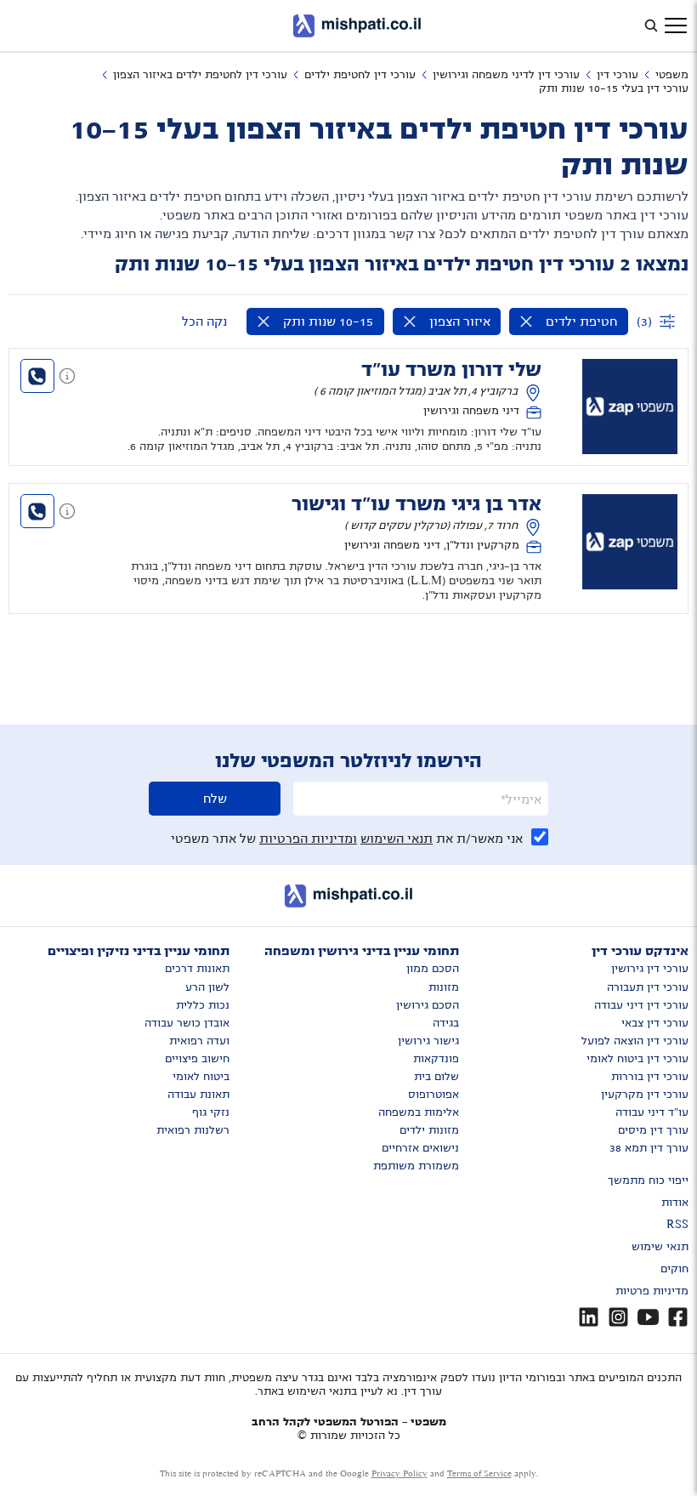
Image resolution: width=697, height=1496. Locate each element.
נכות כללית (203, 1005)
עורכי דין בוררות (649, 1077)
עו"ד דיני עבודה (651, 1112)
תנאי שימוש (660, 1247)
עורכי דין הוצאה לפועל (634, 1041)
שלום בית (436, 1077)
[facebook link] (677, 1317)
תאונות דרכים (197, 969)
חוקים (674, 1269)
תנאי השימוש (396, 838)
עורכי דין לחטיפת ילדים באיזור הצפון (200, 75)
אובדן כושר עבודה (187, 1023)
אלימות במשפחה (418, 1112)
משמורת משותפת (416, 1166)
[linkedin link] (588, 1317)
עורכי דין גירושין (649, 969)
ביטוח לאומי (201, 1077)
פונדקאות (436, 1059)
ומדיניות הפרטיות (308, 838)
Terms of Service (479, 1473)
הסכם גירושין (427, 1005)
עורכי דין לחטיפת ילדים (360, 75)
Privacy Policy (399, 1473)
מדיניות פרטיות (651, 1291)
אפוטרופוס (433, 1095)
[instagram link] (618, 1317)
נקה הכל (204, 321)
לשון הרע (207, 987)
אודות (674, 1203)
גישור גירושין (428, 1041)
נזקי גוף (211, 1112)
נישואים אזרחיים (420, 1148)
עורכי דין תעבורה (647, 987)
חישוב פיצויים (197, 1059)
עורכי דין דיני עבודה (641, 1005)
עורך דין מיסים (653, 1130)
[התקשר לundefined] (37, 376)
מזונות (443, 987)
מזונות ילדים (429, 1130)
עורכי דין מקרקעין (644, 1095)
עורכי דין (617, 75)
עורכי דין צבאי (654, 1023)
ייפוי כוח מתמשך (648, 1180)
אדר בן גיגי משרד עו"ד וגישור (416, 504)
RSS (677, 1225)
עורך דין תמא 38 (648, 1148)
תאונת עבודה (198, 1095)
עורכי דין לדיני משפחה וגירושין (506, 75)
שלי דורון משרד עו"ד (451, 370)
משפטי (671, 75)
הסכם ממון (432, 969)
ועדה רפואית (199, 1041)
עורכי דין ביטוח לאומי (637, 1059)
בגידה (446, 1023)
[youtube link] (648, 1317)
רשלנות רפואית (193, 1130)
